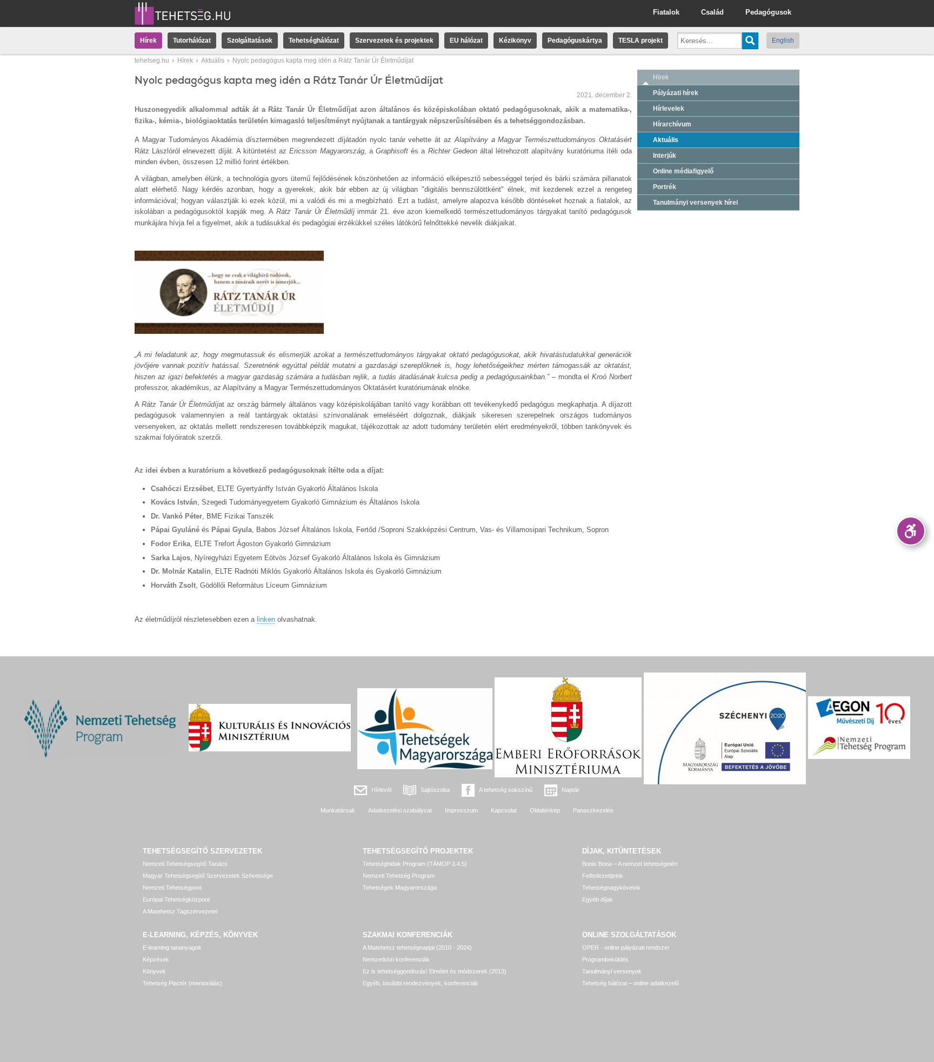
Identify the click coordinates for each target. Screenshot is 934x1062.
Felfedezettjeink (602, 875)
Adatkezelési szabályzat (400, 810)
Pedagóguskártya (575, 40)
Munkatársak (338, 810)
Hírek (148, 40)
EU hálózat (466, 40)
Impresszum (461, 810)
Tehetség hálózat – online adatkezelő (630, 983)
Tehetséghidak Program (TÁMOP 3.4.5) (415, 864)
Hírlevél (381, 790)
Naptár (570, 790)
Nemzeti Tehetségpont (172, 887)
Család (712, 12)
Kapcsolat (504, 810)
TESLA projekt (640, 40)
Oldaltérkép (545, 810)
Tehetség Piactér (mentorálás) (182, 983)
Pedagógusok (768, 12)
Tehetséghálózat (314, 40)
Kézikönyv (515, 40)
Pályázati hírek (675, 93)
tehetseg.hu (152, 60)
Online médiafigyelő (683, 171)
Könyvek (154, 971)
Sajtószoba (435, 790)
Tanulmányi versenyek (612, 971)
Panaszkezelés (593, 810)
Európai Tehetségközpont (176, 899)
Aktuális (212, 60)
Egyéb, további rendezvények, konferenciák (420, 983)
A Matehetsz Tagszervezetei (180, 911)
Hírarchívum (672, 124)
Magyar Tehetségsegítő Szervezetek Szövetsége (208, 875)
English (783, 40)
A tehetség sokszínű (505, 790)
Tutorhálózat (192, 40)
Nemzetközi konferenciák (396, 959)
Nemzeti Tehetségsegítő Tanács (185, 864)
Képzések (156, 959)
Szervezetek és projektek (394, 40)
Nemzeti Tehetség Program (399, 875)
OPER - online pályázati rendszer (626, 947)
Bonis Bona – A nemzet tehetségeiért (630, 864)
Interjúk (664, 155)
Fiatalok (666, 12)
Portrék (664, 187)
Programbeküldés (605, 959)
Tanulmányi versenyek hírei (695, 202)
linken (266, 619)
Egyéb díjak (597, 899)
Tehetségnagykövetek (611, 887)
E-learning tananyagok (172, 947)
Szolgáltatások (249, 40)
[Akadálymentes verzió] (910, 531)
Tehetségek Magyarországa (400, 887)
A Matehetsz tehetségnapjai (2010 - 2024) (417, 947)
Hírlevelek (668, 108)
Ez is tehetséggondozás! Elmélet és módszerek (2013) (434, 971)
